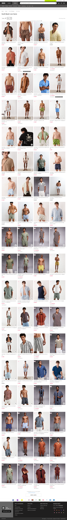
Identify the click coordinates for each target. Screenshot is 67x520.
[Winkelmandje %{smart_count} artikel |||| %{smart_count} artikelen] (64, 3)
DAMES (9, 3)
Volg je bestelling (17, 507)
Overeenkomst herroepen (19, 510)
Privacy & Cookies (49, 518)
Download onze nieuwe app (50, 0)
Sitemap (16, 514)
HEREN (15, 3)
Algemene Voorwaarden (56, 518)
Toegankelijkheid (63, 518)
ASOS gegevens (44, 518)
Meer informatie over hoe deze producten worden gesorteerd (33, 20)
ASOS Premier (17, 511)
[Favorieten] (61, 3)
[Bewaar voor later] (15, 40)
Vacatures (29, 507)
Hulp (15, 505)
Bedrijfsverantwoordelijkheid (32, 508)
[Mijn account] (58, 3)
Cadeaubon (42, 507)
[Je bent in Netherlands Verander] (64, 1)
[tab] (3, 6)
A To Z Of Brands (11, 11)
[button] (54, 510)
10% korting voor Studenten (19, 513)
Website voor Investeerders (32, 510)
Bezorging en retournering (19, 508)
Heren (6, 11)
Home (3, 11)
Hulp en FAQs (59, 0)
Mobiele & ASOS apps (43, 505)
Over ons (29, 505)
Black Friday (42, 508)
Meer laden (33, 495)
